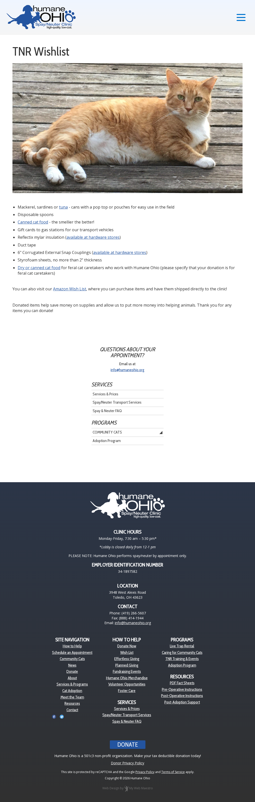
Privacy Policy (144, 772)
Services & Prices (105, 394)
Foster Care (126, 690)
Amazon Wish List (69, 289)
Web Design (110, 788)
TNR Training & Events (182, 658)
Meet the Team (72, 697)
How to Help (72, 646)
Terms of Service (173, 772)
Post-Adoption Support (182, 702)
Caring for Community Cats (182, 652)
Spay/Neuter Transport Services (117, 402)
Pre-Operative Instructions (182, 689)
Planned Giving (126, 665)
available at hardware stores (93, 237)
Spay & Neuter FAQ (107, 410)
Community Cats (107, 432)
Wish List (126, 652)
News (72, 665)
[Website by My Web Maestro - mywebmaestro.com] (126, 788)
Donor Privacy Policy (127, 763)
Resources (72, 703)
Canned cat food (33, 222)
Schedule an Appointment (72, 652)
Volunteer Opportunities (126, 684)
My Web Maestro (141, 788)
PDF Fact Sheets (182, 683)
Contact (72, 709)
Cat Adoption (72, 690)
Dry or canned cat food (39, 267)
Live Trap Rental (182, 646)
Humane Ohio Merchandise (127, 678)
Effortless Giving (126, 658)
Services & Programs (72, 684)
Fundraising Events (127, 671)
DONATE (127, 744)
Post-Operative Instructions (182, 695)
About (72, 678)
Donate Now (126, 646)
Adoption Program (107, 440)
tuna (63, 207)
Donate (72, 671)
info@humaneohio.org (127, 369)
